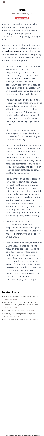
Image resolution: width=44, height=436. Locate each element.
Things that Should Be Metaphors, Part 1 (21, 296)
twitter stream (13, 51)
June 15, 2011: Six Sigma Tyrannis (18, 319)
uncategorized (22, 18)
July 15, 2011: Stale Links (14, 310)
